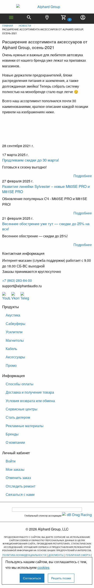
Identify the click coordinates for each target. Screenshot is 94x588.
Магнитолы (15, 340)
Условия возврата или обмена (30, 400)
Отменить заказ (18, 477)
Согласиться (32, 578)
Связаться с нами (20, 494)
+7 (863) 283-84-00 (17, 280)
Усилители (14, 331)
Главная (7, 25)
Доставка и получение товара (30, 392)
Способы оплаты (19, 383)
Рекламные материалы (25, 425)
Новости (25, 25)
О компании (15, 442)
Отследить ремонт (20, 486)
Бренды (12, 434)
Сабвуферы (15, 323)
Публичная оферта (78, 555)
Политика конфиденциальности (24, 555)
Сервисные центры (21, 408)
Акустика (13, 315)
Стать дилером (18, 417)
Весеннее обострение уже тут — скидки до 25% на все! (45, 226)
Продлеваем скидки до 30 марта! (30, 160)
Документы (56, 555)
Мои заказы (15, 469)
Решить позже (61, 578)
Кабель (11, 348)
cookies (43, 567)
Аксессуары (15, 356)
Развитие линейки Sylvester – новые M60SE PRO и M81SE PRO (46, 189)
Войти (11, 461)
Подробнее (82, 175)
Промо (11, 365)
